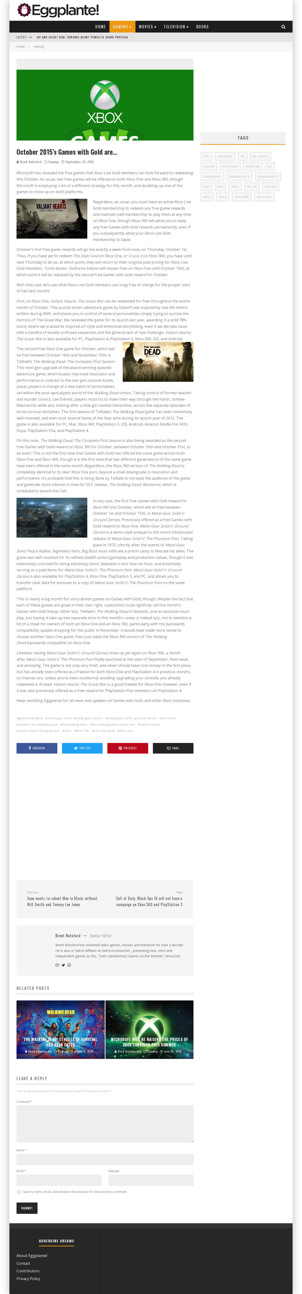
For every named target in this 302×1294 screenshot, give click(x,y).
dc (242, 156)
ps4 (220, 187)
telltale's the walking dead (37, 724)
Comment (24, 1102)
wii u (207, 197)
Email (21, 1171)
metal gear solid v (89, 718)
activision (225, 156)
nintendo (253, 166)
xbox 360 (82, 730)
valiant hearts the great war (39, 730)
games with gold (30, 718)
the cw (252, 187)
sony (235, 187)
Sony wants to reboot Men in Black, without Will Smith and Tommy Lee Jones (62, 898)
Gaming (120, 26)
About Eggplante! (32, 1255)
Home (100, 26)
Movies (146, 26)
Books (202, 26)
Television (174, 26)
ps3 (206, 187)
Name (22, 1150)
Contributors (28, 1270)
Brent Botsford (30, 161)
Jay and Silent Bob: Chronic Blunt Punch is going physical (82, 37)
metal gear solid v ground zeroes (132, 718)
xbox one (126, 730)
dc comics (260, 156)
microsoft (168, 718)
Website (114, 1171)
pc (270, 166)
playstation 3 (239, 176)
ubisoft (270, 187)
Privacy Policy (28, 1278)
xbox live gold (104, 730)
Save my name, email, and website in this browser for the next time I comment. (75, 1192)
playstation (212, 176)
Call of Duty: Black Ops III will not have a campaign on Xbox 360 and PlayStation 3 (149, 898)
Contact (23, 1263)
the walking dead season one (113, 724)
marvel (209, 166)
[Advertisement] (105, 817)
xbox (67, 730)
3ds (206, 156)
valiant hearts (150, 724)
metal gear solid (59, 718)
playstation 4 (268, 176)
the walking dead (74, 724)
